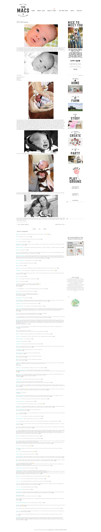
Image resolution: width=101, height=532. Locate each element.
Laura (17, 483)
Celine (17, 459)
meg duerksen (18, 270)
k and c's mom (18, 308)
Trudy (17, 423)
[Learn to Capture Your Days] (75, 239)
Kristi (17, 438)
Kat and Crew (18, 343)
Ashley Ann (18, 367)
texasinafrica (18, 303)
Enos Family (18, 406)
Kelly (17, 313)
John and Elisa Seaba (20, 260)
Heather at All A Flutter (20, 255)
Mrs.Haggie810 (18, 517)
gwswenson (18, 268)
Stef (16, 252)
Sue (16, 498)
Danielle (17, 398)
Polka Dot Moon (19, 489)
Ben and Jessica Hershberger (21, 502)
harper (17, 291)
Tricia (17, 283)
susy (17, 236)
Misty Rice (18, 346)
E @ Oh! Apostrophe (19, 247)
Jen (16, 241)
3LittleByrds (18, 341)
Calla (54, 219)
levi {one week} (23, 224)
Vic (16, 316)
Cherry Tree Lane (19, 352)
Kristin (17, 278)
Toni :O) (17, 384)
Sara (17, 463)
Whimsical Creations (19, 338)
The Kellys (18, 336)
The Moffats (18, 448)
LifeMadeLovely (51, 529)
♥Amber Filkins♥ (19, 244)
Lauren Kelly (18, 451)
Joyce (17, 276)
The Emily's (18, 476)
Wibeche (17, 392)
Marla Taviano (18, 293)
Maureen (17, 234)
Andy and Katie (19, 495)
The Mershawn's (19, 470)
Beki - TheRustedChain (20, 409)
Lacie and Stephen (19, 456)
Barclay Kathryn (19, 297)
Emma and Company (20, 395)
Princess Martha (19, 379)
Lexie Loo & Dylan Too (20, 401)
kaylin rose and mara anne (21, 370)
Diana (17, 508)
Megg (17, 265)
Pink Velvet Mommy (19, 300)
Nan (17, 440)
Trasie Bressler (18, 349)
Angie (17, 330)
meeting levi (60, 224)
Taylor (17, 281)
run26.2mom (18, 362)
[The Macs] (33, 10)
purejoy (17, 333)
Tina (17, 421)
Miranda (17, 505)
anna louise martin (19, 418)
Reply (49, 234)
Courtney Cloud (19, 374)
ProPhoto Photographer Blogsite (61, 529)
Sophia (17, 356)
